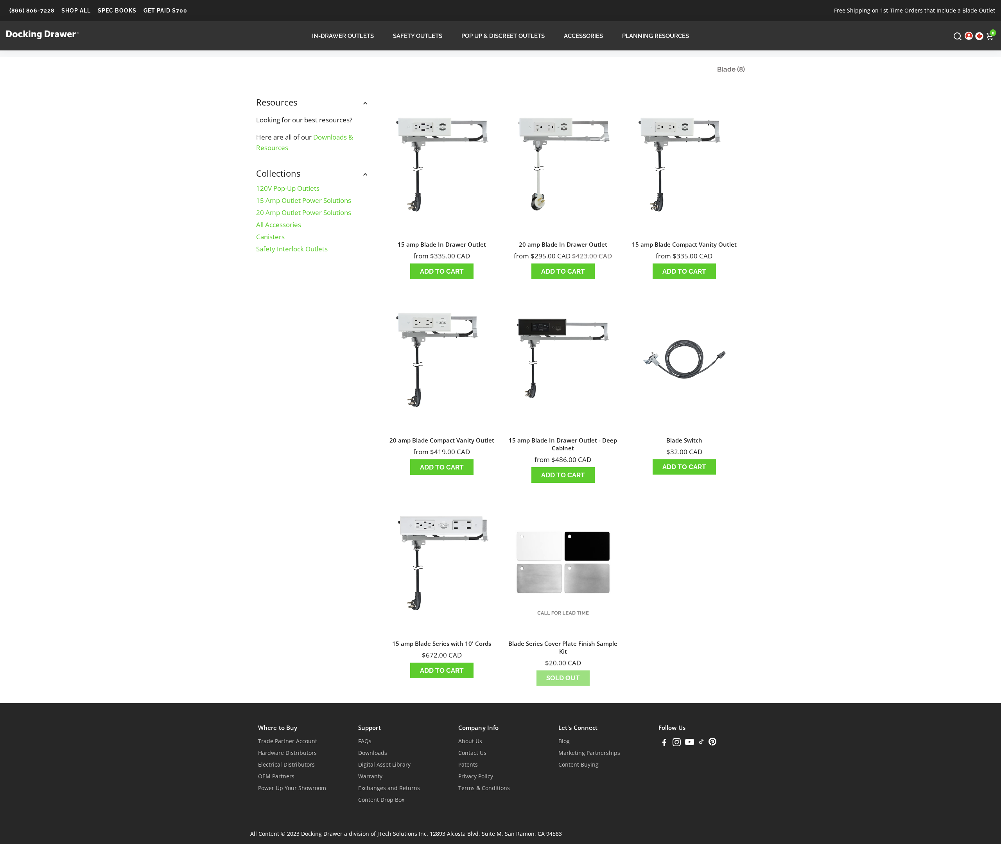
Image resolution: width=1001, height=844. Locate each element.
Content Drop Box (381, 799)
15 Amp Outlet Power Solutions (303, 200)
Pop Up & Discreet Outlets (503, 35)
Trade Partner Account (287, 741)
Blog (564, 741)
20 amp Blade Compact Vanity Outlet (441, 440)
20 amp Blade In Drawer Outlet (563, 244)
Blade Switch (684, 440)
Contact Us (472, 752)
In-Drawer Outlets (343, 35)
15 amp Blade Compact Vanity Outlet (684, 244)
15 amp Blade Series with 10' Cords (441, 643)
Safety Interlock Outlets (292, 248)
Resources (276, 102)
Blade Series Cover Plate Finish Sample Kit (562, 647)
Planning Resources (655, 35)
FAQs (364, 741)
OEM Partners (276, 776)
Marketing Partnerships (589, 752)
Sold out (563, 678)
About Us (470, 741)
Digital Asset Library (384, 764)
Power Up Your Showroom (292, 788)
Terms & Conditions (484, 788)
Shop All (76, 10)
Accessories (583, 35)
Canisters (270, 236)
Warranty (370, 776)
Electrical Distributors (286, 764)
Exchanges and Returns (389, 788)
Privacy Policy (475, 776)
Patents (468, 764)
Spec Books (117, 10)
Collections (278, 173)
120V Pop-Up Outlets (287, 188)
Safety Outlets (417, 35)
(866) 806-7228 (31, 10)
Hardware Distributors (287, 752)
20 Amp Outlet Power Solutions (303, 212)
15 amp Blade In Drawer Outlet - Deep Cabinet (563, 444)
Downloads (372, 752)
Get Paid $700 (165, 10)
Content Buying (578, 764)
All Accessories (278, 224)
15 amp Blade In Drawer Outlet (442, 244)
